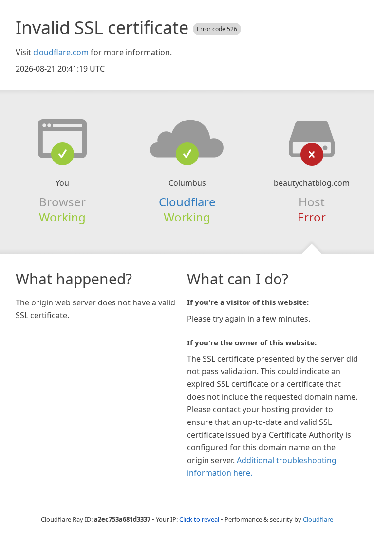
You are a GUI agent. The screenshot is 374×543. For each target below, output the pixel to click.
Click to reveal (199, 519)
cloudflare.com (61, 52)
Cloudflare (187, 202)
